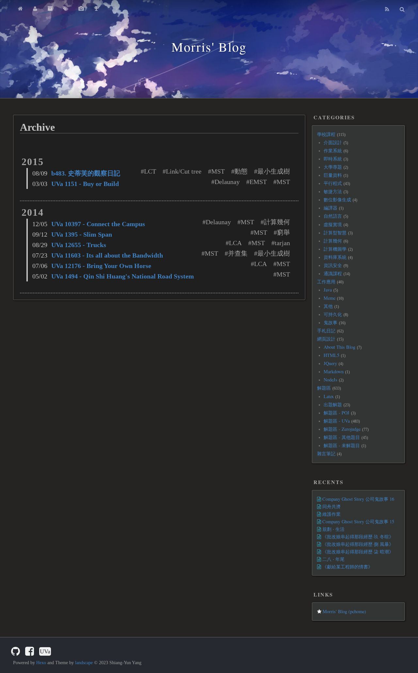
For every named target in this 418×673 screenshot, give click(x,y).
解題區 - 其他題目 (342, 437)
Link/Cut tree (183, 171)
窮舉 (283, 232)
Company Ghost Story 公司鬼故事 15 (357, 521)
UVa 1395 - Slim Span (81, 234)
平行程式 (333, 183)
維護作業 (331, 514)
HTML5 (331, 355)
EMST (258, 181)
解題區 (324, 388)
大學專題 (333, 167)
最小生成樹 (273, 171)
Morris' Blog (209, 46)
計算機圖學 (335, 249)
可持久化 (333, 314)
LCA (235, 242)
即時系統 (333, 159)
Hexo (41, 662)
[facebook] (29, 651)
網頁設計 (326, 339)
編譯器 (330, 208)
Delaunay (227, 181)
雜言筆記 (326, 453)
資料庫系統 (335, 257)
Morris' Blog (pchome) (343, 611)
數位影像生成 (337, 199)
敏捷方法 (333, 191)
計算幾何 (277, 222)
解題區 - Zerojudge (342, 429)
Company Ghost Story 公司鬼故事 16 (357, 499)
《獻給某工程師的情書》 (347, 567)
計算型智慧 (335, 232)
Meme (329, 298)
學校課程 (326, 134)
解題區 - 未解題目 (342, 445)
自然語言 (333, 216)
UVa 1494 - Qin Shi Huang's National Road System (122, 276)
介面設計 (333, 142)
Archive (37, 127)
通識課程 (333, 273)
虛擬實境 (333, 224)
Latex (329, 396)
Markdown (334, 371)
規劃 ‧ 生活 (333, 529)
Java (328, 290)
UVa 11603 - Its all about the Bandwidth (107, 255)
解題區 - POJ (336, 413)
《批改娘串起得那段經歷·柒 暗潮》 (357, 551)
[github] (15, 651)
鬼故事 (330, 322)
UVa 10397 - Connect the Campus (98, 223)
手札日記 (326, 331)
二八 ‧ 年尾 (333, 559)
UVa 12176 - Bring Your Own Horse (101, 265)
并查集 (238, 253)
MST (218, 171)
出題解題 (333, 404)
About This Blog (339, 347)
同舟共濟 (331, 506)
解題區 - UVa (337, 421)
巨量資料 (333, 175)
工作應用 (326, 281)
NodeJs (330, 380)
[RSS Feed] (387, 9)
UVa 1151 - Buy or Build (85, 183)
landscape (84, 662)
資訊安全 (333, 265)
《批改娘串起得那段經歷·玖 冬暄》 (357, 536)
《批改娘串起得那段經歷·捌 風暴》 (357, 544)
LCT (150, 171)
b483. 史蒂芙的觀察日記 (85, 173)
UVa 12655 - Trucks (78, 244)
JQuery (330, 363)
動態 (241, 171)
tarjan (282, 242)
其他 (328, 306)
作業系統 (333, 150)
